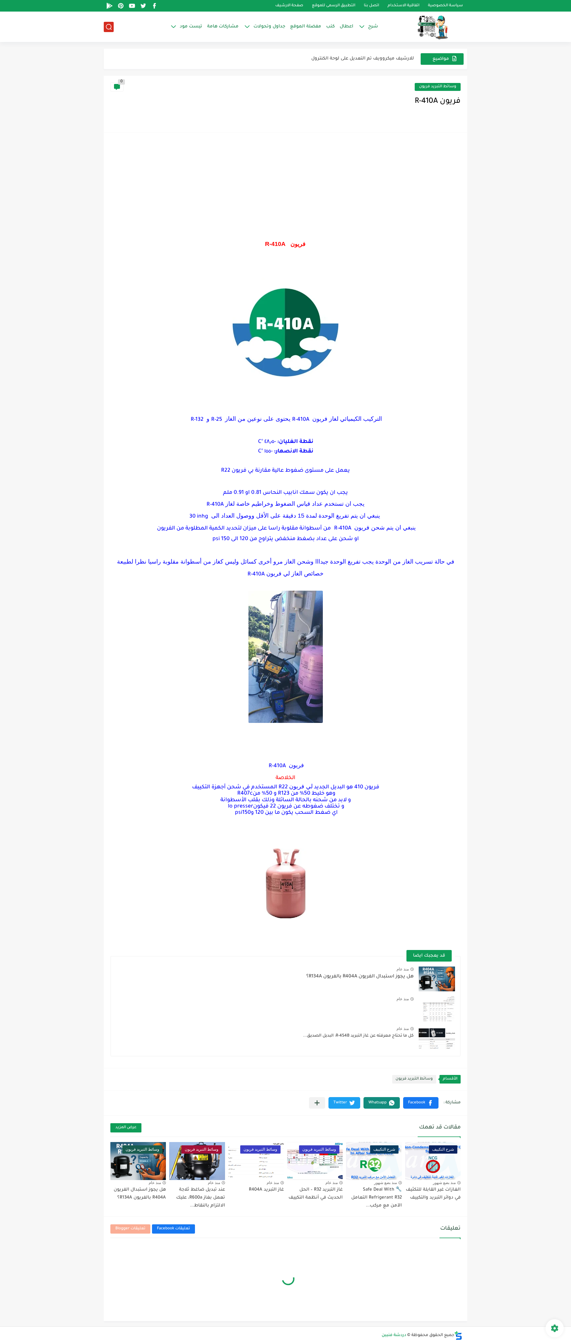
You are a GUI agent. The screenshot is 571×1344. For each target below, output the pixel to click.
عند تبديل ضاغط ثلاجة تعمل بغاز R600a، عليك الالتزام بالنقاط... (200, 1197)
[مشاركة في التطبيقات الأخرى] (317, 1103)
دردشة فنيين (394, 1335)
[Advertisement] (285, 189)
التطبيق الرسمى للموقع (333, 6)
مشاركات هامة (223, 26)
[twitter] (143, 5)
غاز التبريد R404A (266, 1189)
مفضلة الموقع (305, 26)
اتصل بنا (371, 6)
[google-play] (109, 5)
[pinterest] (121, 5)
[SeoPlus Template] (458, 1335)
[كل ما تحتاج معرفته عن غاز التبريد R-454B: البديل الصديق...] (437, 1038)
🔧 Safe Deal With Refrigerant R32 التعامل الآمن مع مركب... (376, 1197)
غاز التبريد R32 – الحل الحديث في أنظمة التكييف (315, 1193)
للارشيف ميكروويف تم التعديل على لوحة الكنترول (362, 58)
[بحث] (109, 27)
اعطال (346, 26)
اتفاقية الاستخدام (403, 6)
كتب (330, 26)
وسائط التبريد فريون (437, 87)
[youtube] (132, 5)
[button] (420, 1103)
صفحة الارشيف (289, 6)
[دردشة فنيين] (426, 26)
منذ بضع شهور (444, 1182)
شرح (373, 26)
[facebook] (154, 5)
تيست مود (191, 26)
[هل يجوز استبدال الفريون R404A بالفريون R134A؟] (437, 979)
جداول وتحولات (269, 26)
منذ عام (403, 969)
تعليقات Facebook (173, 1229)
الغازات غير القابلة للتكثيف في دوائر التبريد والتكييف (433, 1193)
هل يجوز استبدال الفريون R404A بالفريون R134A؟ (360, 976)
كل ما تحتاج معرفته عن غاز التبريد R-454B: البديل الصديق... (358, 1036)
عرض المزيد (125, 1128)
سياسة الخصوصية (445, 6)
